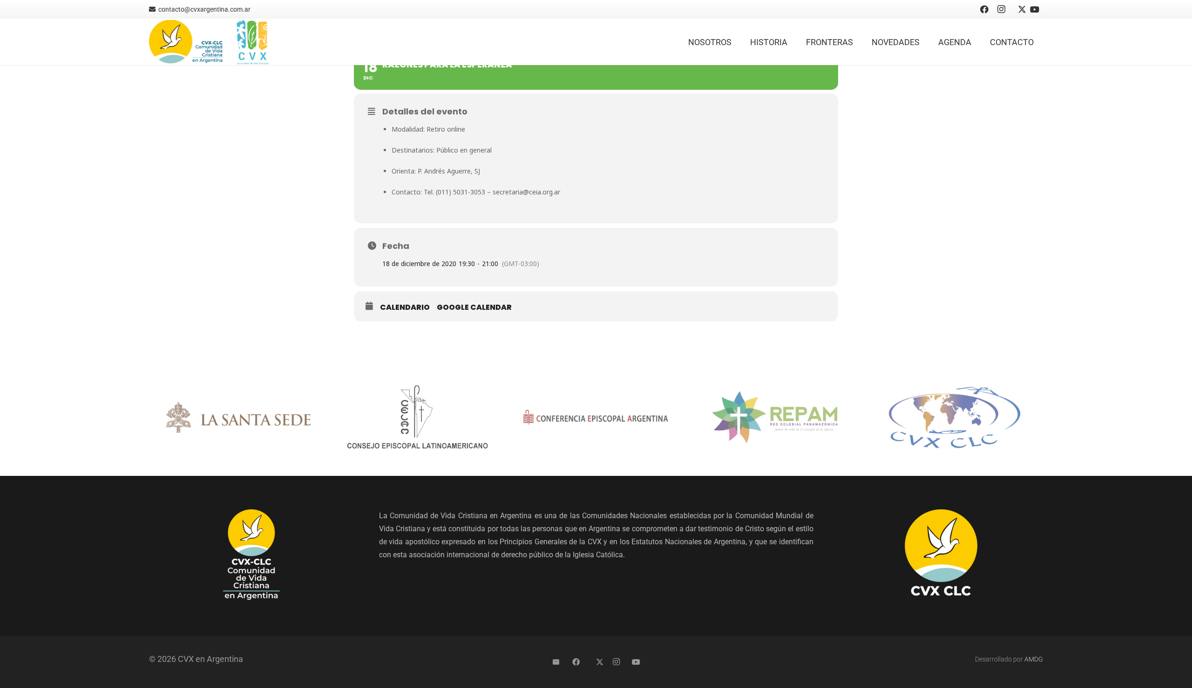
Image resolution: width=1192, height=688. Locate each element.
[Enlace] (186, 42)
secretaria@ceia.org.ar (526, 191)
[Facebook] (984, 9)
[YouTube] (1034, 9)
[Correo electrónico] (556, 662)
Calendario (405, 307)
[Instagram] (1001, 9)
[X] (1017, 9)
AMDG (1033, 659)
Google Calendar (474, 307)
